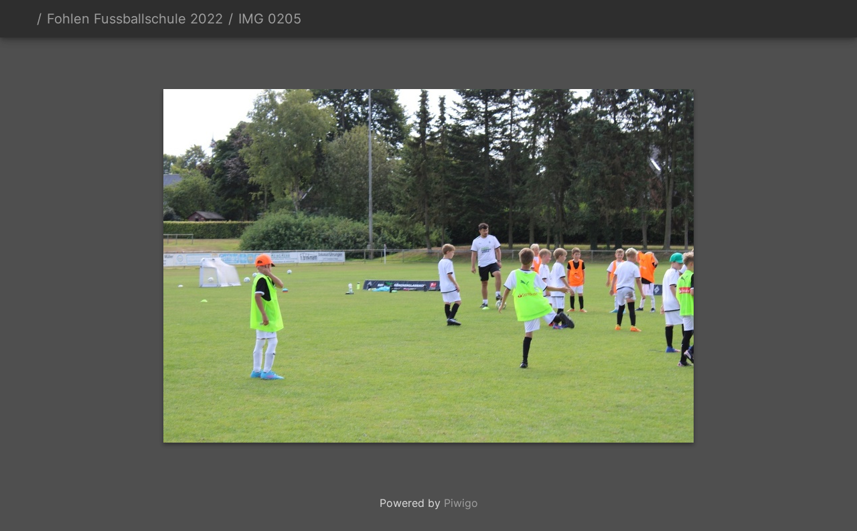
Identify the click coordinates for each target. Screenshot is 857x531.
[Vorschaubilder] (428, 60)
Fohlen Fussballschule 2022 (135, 19)
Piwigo (461, 503)
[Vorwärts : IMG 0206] (474, 60)
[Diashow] (790, 18)
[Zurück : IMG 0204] (383, 60)
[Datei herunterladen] (820, 18)
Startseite (26, 19)
